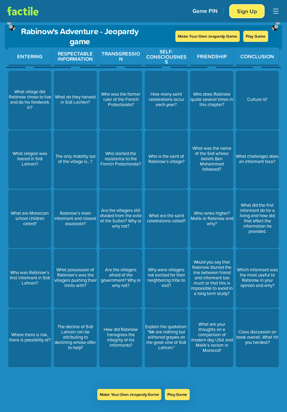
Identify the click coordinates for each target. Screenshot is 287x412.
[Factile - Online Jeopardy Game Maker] (22, 11)
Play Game (256, 36)
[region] (143, 205)
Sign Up (247, 11)
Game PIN (205, 11)
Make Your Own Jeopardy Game (207, 36)
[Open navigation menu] (275, 11)
